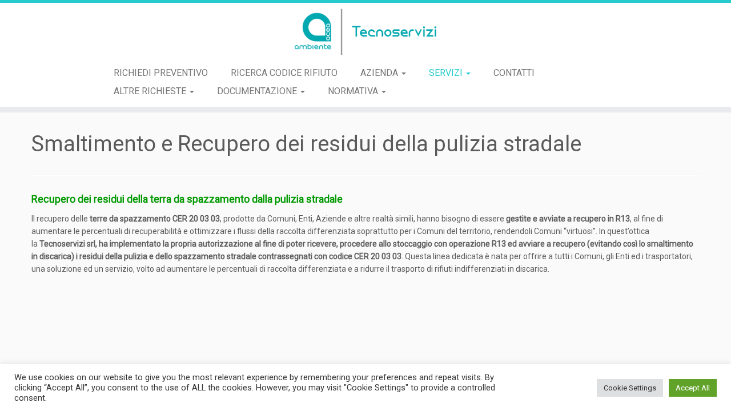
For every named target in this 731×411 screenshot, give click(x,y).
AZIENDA (380, 72)
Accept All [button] (693, 388)
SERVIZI (447, 72)
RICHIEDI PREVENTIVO (161, 72)
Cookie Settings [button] (630, 388)
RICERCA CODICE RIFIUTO (284, 72)
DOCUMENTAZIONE (258, 91)
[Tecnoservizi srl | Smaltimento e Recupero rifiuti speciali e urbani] (365, 32)
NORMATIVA (354, 91)
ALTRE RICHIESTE (151, 91)
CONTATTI (514, 72)
